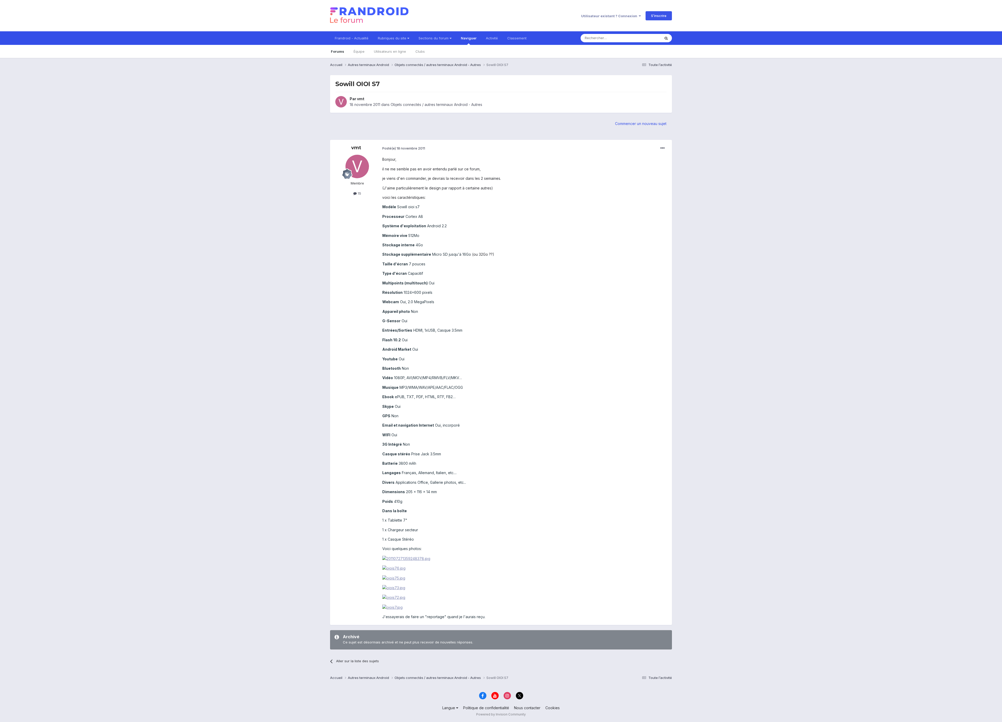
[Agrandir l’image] (406, 558)
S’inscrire (658, 16)
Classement (517, 38)
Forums (337, 51)
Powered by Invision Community (501, 714)
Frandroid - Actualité (351, 38)
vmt (360, 99)
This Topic (645, 38)
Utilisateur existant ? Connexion (610, 16)
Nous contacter (527, 708)
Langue (449, 708)
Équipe (359, 51)
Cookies (552, 708)
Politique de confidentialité (486, 708)
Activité (492, 38)
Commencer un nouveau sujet (640, 123)
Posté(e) (403, 148)
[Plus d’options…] (662, 148)
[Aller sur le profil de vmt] (341, 102)
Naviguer (468, 38)
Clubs (420, 51)
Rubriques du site (392, 38)
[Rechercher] (666, 38)
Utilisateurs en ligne (390, 51)
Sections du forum (434, 38)
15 (359, 193)
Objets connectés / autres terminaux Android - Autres (436, 104)
